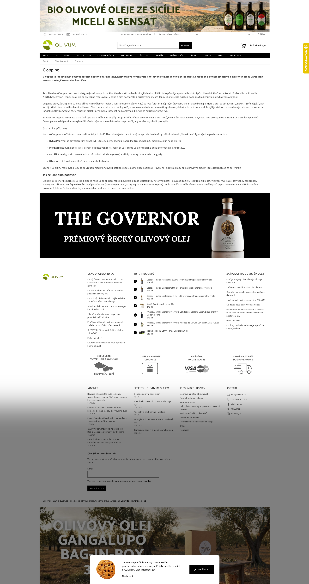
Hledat (185, 45)
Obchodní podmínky (190, 417)
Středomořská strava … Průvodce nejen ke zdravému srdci (107, 308)
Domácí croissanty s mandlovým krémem (153, 430)
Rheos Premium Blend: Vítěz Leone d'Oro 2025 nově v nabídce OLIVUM (107, 420)
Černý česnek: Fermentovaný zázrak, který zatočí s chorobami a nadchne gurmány (105, 282)
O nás (183, 426)
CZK (249, 34)
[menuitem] (45, 55)
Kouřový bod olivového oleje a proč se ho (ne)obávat (106, 344)
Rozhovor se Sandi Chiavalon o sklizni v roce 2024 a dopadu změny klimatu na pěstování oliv (245, 313)
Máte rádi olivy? (95, 338)
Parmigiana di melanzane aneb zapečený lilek (153, 421)
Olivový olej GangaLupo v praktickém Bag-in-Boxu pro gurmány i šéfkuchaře (105, 430)
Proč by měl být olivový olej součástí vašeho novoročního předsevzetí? (105, 324)
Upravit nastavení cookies (133, 501)
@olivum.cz (236, 404)
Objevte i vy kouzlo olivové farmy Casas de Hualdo (245, 294)
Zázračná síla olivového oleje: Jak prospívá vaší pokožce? (103, 316)
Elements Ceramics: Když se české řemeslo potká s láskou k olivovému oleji (107, 409)
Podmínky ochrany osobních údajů (196, 421)
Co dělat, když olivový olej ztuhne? (243, 304)
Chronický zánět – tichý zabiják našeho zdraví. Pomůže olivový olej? (106, 300)
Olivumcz (235, 409)
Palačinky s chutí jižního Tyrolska (149, 412)
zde (154, 570)
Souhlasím (203, 569)
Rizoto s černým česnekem (147, 394)
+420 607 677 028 (239, 399)
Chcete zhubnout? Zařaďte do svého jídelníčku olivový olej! (105, 292)
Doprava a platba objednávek (136, 34)
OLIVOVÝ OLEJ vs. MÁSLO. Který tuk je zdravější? (105, 332)
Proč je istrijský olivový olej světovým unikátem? (244, 281)
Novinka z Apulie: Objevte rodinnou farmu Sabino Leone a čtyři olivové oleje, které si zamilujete (107, 397)
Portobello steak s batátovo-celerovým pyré (153, 403)
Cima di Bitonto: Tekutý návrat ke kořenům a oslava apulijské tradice (104, 441)
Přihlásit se (97, 488)
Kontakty (184, 430)
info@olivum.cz (238, 394)
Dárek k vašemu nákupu (169, 34)
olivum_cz (236, 413)
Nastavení (127, 576)
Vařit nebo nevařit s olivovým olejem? (244, 287)
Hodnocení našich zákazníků (193, 413)
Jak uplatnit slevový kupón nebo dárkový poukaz (200, 408)
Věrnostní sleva (187, 402)
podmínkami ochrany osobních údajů (133, 481)
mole (209, 103)
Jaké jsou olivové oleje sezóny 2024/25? (245, 300)
